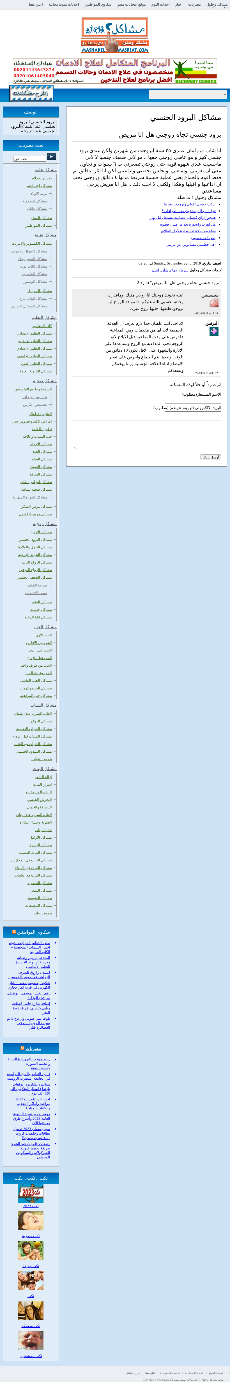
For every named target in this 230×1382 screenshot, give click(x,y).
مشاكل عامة (46, 170)
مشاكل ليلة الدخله (38, 617)
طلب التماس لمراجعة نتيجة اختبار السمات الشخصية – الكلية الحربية (29, 947)
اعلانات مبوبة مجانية (64, 4)
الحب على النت (40, 650)
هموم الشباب (41, 759)
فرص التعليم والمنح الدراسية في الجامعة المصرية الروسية (28, 1076)
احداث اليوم (160, 4)
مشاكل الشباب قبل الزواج (32, 736)
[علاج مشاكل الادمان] (115, 82)
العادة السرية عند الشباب (32, 713)
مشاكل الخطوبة (39, 883)
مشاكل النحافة (41, 474)
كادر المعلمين (41, 326)
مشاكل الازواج (41, 532)
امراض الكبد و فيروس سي (32, 421)
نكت (30, 1296)
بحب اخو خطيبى (203, 238)
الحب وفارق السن (38, 673)
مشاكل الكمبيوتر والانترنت (32, 243)
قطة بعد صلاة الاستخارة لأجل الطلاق (188, 231)
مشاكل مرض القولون (35, 514)
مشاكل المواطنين (38, 225)
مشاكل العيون (41, 467)
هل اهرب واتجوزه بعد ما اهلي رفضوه (188, 224)
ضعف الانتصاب (36, 593)
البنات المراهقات (39, 792)
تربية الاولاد (39, 193)
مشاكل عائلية (37, 209)
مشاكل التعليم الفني (36, 363)
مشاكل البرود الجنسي (35, 539)
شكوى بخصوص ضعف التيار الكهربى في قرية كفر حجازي (29, 985)
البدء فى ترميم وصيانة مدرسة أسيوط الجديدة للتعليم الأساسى (33, 962)
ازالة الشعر (43, 777)
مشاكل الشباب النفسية (34, 729)
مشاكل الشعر (41, 890)
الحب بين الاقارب (39, 643)
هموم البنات (43, 913)
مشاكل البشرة (40, 845)
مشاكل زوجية (45, 523)
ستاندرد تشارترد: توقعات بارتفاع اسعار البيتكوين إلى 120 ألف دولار (30, 1088)
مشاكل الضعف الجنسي (34, 577)
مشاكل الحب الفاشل (36, 680)
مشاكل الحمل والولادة (35, 547)
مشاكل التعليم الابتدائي (34, 333)
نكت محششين (31, 1356)
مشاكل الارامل (40, 837)
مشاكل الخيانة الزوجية (35, 555)
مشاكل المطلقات (38, 905)
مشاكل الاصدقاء (35, 201)
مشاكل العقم (42, 602)
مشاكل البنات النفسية (35, 852)
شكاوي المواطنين (98, 4)
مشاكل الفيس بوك (32, 259)
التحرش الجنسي (39, 799)
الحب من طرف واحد (36, 665)
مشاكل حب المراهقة (36, 696)
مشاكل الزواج (41, 721)
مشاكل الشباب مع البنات (33, 744)
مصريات (194, 4)
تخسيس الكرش (35, 404)
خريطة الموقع (216, 1373)
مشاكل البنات (45, 768)
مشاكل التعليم (44, 317)
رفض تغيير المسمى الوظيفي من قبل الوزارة (28, 995)
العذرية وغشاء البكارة (36, 822)
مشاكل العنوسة (40, 898)
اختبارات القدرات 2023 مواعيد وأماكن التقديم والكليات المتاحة (32, 1103)
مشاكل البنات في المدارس (31, 860)
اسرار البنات (42, 784)
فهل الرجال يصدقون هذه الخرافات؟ (189, 211)
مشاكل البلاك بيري (33, 298)
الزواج (183, 270)
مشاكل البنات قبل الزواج (33, 868)
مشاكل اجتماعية (39, 186)
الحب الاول (44, 635)
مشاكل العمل (41, 218)
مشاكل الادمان (40, 444)
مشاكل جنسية (41, 609)
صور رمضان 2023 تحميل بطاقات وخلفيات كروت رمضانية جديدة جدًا (31, 1133)
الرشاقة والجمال (39, 807)
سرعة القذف (37, 585)
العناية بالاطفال (40, 414)
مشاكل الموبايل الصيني (29, 306)
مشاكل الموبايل (39, 291)
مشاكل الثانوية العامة (36, 371)
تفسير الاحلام (42, 178)
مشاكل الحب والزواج (36, 688)
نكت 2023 (31, 1206)
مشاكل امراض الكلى (36, 482)
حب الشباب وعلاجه (37, 436)
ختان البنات (43, 830)
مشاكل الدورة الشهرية (30, 497)
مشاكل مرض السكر (36, 506)
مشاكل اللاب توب (33, 266)
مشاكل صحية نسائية (36, 489)
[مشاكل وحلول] (115, 52)
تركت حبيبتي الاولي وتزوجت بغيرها (190, 204)
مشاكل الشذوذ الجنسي (34, 751)
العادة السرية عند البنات (34, 815)
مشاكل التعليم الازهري (35, 341)
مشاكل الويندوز (35, 281)
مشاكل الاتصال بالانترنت (28, 251)
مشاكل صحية (45, 381)
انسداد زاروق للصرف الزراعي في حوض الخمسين (29, 974)
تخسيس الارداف (34, 397)
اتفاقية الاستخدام (194, 1373)
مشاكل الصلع (42, 459)
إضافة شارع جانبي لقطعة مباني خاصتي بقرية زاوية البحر (31, 1008)
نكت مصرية (31, 1236)
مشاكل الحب (45, 627)
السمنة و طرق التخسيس (33, 389)
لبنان (155, 270)
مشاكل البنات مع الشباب (33, 875)
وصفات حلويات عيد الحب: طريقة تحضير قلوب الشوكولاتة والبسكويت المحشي (30, 1150)
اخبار (179, 4)
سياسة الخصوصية (170, 1373)
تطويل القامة (42, 429)
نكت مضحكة (31, 1326)
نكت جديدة (30, 1266)
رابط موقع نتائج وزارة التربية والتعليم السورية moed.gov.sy (29, 1063)
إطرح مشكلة (133, 1373)
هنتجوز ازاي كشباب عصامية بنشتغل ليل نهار (183, 217)
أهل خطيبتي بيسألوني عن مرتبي (191, 244)
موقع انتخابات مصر (131, 4)
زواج (173, 270)
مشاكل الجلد (42, 451)
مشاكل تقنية (46, 235)
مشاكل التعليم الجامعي (34, 356)
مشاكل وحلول (217, 4)
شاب (164, 270)
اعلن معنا (36, 4)
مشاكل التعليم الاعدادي (34, 348)
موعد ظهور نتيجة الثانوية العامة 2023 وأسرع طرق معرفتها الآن (31, 1118)
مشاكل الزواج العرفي (35, 570)
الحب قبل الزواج (39, 658)
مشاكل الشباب (43, 705)
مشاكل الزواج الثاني (36, 562)
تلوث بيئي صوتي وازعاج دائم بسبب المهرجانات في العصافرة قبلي (28, 1022)
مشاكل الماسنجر (34, 274)
